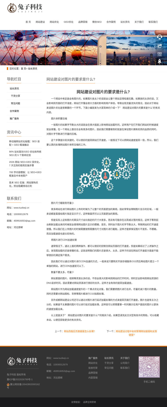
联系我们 (153, 22)
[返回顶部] (160, 62)
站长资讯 (125, 22)
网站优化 (54, 22)
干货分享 (15, 96)
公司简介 (124, 363)
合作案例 (111, 22)
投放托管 (93, 368)
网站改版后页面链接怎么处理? (79, 331)
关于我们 (139, 22)
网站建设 (40, 22)
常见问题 (15, 103)
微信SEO (97, 22)
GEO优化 (68, 22)
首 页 (28, 22)
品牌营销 (82, 22)
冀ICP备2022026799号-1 (20, 379)
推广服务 (14, 118)
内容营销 (93, 377)
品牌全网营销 (89, 402)
